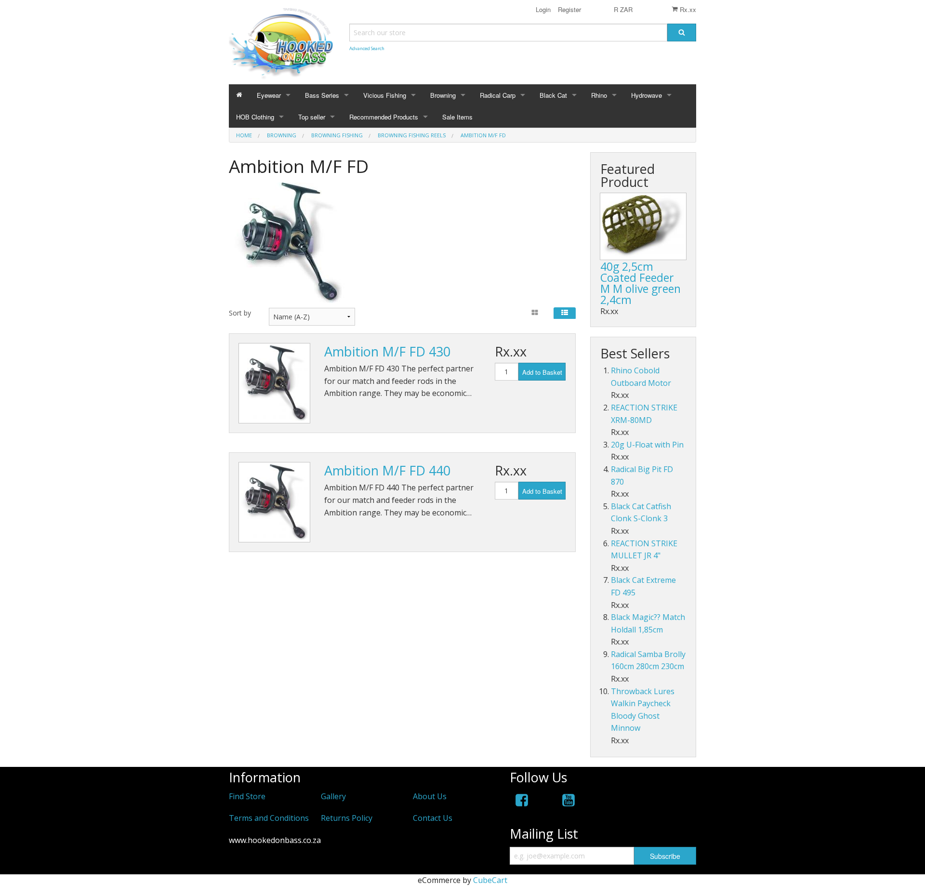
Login (543, 9)
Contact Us (432, 818)
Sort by (240, 312)
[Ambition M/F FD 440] (274, 502)
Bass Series (322, 95)
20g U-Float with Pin (647, 444)
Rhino (599, 95)
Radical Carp (497, 95)
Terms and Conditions (269, 818)
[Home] (239, 95)
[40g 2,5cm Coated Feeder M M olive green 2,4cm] (643, 226)
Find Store (247, 796)
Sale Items (457, 116)
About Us (430, 796)
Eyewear (269, 95)
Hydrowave (646, 95)
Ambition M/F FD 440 (387, 470)
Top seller (311, 116)
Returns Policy (346, 818)
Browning (443, 95)
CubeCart (490, 880)
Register (568, 9)
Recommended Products (383, 116)
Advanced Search (366, 48)
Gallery (333, 796)
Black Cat (553, 95)
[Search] (681, 32)
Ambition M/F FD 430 (387, 351)
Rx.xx (687, 9)
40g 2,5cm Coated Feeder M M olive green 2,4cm (640, 283)
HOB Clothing (255, 116)
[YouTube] (568, 802)
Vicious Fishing (384, 95)
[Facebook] (522, 802)
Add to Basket (542, 372)
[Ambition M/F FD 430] (274, 383)
